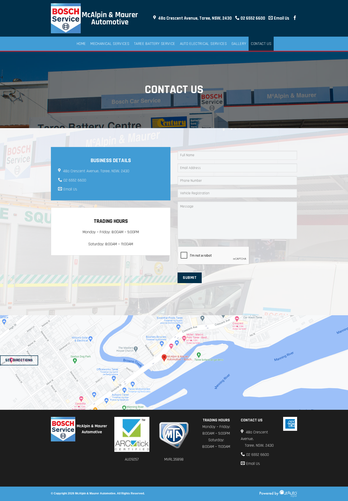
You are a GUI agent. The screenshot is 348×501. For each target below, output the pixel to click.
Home (81, 43)
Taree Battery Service (154, 43)
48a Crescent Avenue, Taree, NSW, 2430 (194, 18)
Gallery (239, 43)
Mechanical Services (109, 43)
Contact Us (261, 43)
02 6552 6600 (252, 18)
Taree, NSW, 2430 (259, 445)
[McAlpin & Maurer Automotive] (95, 18)
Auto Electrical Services (203, 43)
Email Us (281, 18)
